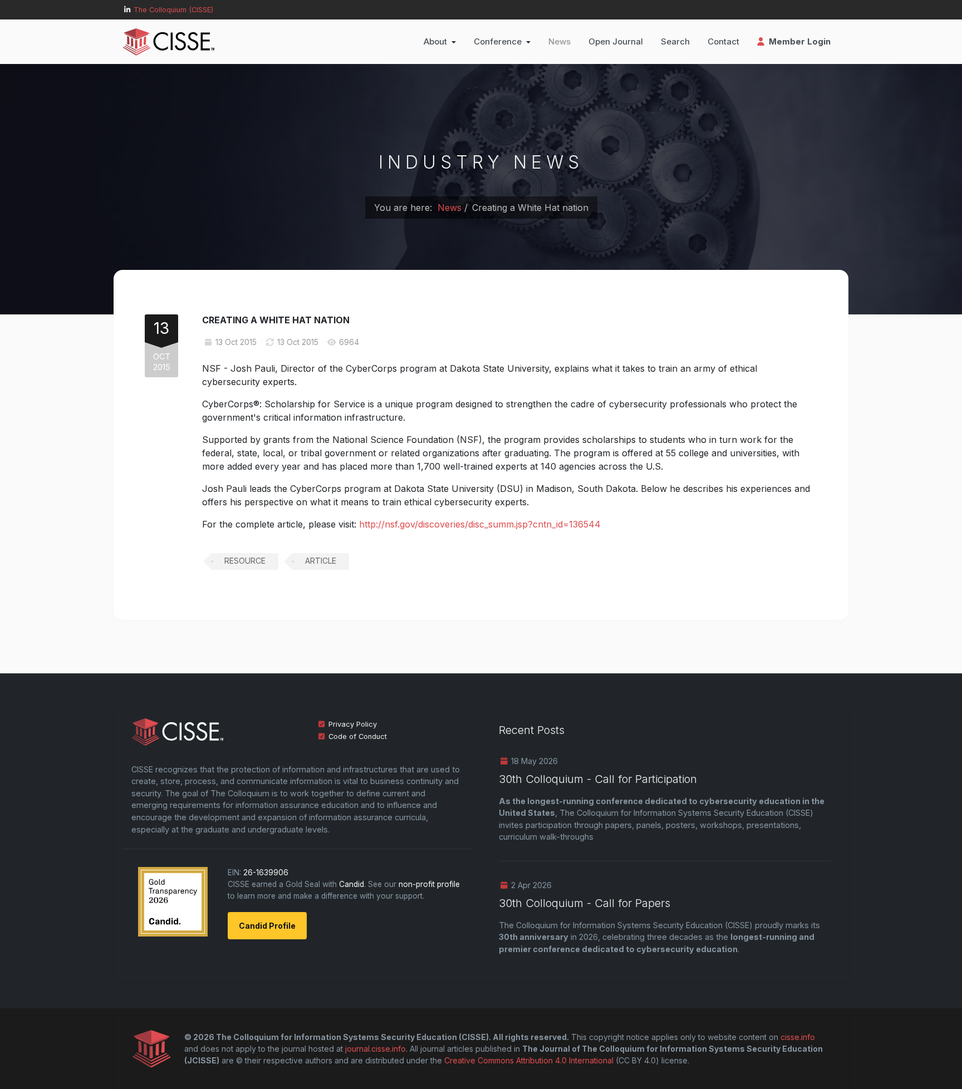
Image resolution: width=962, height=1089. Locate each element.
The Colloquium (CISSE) (173, 10)
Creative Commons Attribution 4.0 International (528, 1060)
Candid (351, 884)
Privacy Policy (352, 724)
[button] (440, 41)
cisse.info (798, 1037)
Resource (245, 560)
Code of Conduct (357, 736)
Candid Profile (267, 925)
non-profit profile (429, 884)
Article (320, 560)
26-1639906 (265, 872)
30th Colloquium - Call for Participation (598, 779)
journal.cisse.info (375, 1048)
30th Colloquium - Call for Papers (584, 903)
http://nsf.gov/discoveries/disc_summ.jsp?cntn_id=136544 (480, 524)
